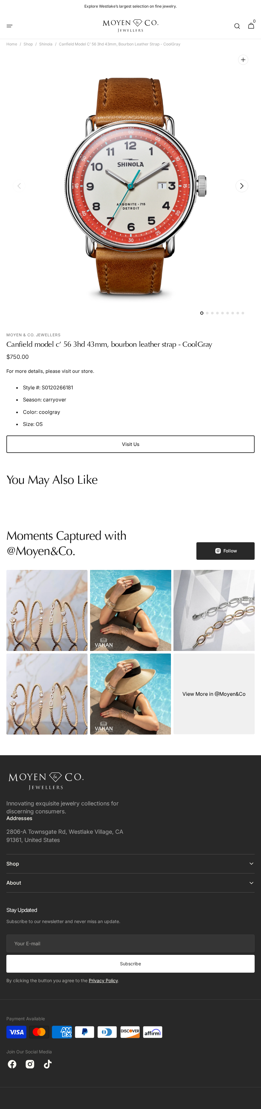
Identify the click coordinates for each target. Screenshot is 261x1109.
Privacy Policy (103, 980)
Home (11, 44)
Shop (28, 44)
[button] (10, 26)
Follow (230, 550)
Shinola (46, 44)
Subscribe (130, 963)
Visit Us (130, 444)
